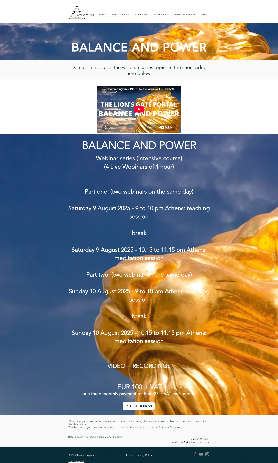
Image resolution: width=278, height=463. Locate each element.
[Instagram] (207, 454)
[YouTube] (201, 454)
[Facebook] (194, 454)
